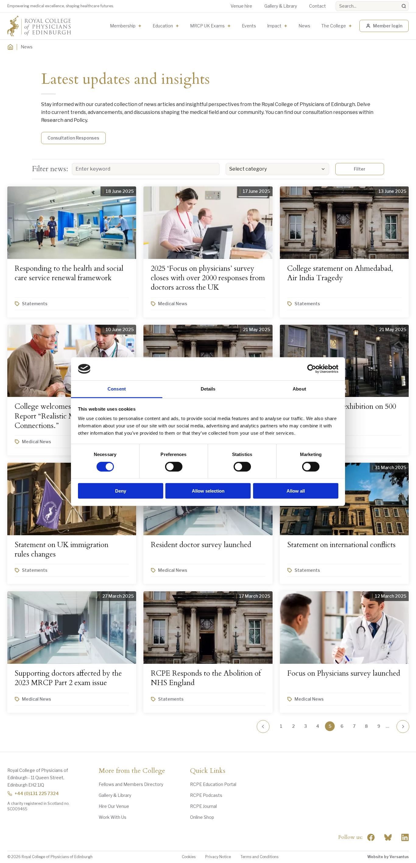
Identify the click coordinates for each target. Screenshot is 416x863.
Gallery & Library (280, 6)
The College (333, 25)
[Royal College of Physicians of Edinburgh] (39, 26)
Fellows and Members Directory (131, 784)
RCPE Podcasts (206, 795)
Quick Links (207, 771)
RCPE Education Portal (213, 784)
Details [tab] (208, 388)
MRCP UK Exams (207, 25)
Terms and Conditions (259, 856)
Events (249, 25)
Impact (274, 25)
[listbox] (277, 169)
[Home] (10, 47)
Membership (123, 25)
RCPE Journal (203, 806)
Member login (387, 25)
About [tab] (299, 388)
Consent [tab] (117, 388)
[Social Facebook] (371, 837)
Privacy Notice (218, 856)
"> (388, 837)
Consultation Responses (73, 137)
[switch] (173, 466)
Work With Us (112, 817)
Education (163, 25)
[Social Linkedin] (405, 837)
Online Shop (202, 817)
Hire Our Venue (114, 806)
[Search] (404, 6)
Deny (120, 490)
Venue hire (241, 6)
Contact (317, 6)
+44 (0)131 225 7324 (37, 793)
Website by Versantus (388, 856)
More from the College (132, 771)
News (304, 25)
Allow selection (208, 490)
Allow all (296, 490)
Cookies (189, 856)
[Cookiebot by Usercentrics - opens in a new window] (311, 368)
